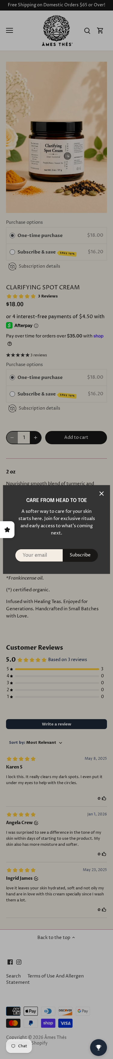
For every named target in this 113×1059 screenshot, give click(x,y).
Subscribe (80, 555)
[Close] (101, 493)
